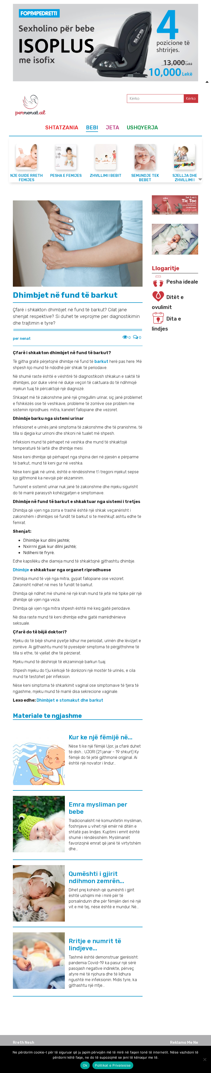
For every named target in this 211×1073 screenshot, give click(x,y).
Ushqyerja (142, 127)
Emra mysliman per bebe (98, 808)
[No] (204, 1059)
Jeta (112, 127)
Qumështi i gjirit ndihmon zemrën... (96, 877)
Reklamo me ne (184, 1042)
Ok (85, 1065)
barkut (101, 361)
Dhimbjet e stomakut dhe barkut (70, 700)
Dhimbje (21, 569)
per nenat (22, 338)
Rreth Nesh (23, 1042)
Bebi (92, 127)
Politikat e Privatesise (113, 1065)
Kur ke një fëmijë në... (101, 737)
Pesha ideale (182, 282)
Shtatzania (61, 127)
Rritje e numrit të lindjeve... (95, 944)
